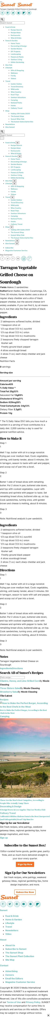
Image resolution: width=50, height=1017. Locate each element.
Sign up (4, 837)
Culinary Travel (16, 108)
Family (13, 76)
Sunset (3, 910)
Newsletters (10, 124)
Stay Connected (6, 255)
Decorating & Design (19, 46)
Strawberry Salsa (9, 691)
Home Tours (15, 43)
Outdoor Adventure (18, 97)
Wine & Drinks (16, 38)
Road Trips (15, 95)
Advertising (11, 971)
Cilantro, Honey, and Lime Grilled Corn (20, 681)
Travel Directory (17, 87)
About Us (10, 945)
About (3, 939)
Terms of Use (14, 1002)
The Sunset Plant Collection (19, 956)
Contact (4, 965)
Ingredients (6, 668)
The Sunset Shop (17, 116)
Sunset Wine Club (17, 119)
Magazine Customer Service (16, 251)
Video (8, 934)
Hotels (13, 105)
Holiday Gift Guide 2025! (20, 114)
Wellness (14, 73)
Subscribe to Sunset (15, 949)
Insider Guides (16, 84)
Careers (9, 975)
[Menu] (1, 1)
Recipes (4, 699)
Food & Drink (10, 27)
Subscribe (9, 248)
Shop (7, 111)
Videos (13, 78)
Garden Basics (16, 49)
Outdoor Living (16, 60)
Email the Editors (14, 978)
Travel (7, 81)
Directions (17, 668)
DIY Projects (15, 51)
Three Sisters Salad (10, 688)
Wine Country (16, 92)
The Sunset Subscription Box (22, 122)
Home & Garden (11, 41)
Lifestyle (8, 68)
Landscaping (16, 54)
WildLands (15, 89)
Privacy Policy (33, 1002)
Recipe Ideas (16, 33)
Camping (14, 100)
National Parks (16, 103)
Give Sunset (10, 127)
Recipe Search (16, 30)
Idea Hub (8, 65)
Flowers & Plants (17, 57)
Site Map (9, 959)
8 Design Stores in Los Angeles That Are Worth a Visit (22, 810)
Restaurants (15, 35)
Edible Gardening (17, 62)
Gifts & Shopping (17, 70)
